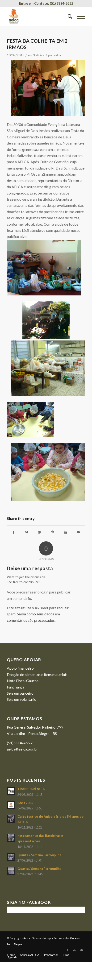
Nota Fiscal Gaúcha (22, 680)
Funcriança (15, 687)
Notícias (38, 55)
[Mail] (81, 950)
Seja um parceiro (20, 693)
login (44, 592)
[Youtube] (74, 950)
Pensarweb (60, 938)
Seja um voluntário (21, 699)
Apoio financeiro (20, 668)
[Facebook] (67, 950)
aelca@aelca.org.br (22, 749)
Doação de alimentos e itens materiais (37, 674)
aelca (57, 55)
